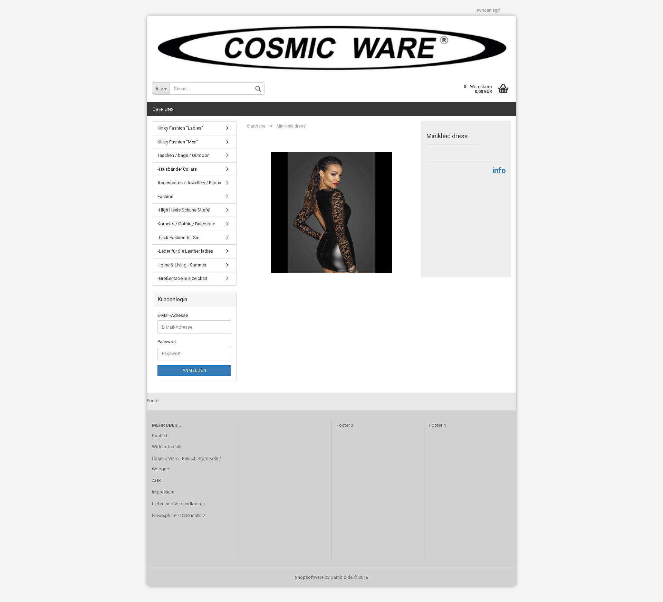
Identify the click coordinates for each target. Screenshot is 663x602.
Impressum (163, 492)
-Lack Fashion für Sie (178, 237)
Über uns (163, 109)
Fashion (165, 196)
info (499, 170)
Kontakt (159, 435)
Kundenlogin (489, 10)
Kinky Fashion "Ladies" (180, 128)
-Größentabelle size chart (182, 278)
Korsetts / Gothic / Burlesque (186, 223)
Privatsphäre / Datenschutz (178, 515)
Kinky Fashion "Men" (177, 141)
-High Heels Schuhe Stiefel (183, 210)
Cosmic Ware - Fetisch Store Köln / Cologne (186, 463)
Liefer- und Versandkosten (178, 503)
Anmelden (194, 370)
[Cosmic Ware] (331, 45)
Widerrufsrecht (167, 446)
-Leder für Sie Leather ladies (185, 251)
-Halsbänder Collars (177, 169)
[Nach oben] (644, 591)
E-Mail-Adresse (172, 315)
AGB (156, 480)
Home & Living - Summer (181, 264)
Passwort (166, 341)
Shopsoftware (309, 577)
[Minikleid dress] (331, 212)
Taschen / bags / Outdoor (183, 155)
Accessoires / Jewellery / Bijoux (189, 182)
